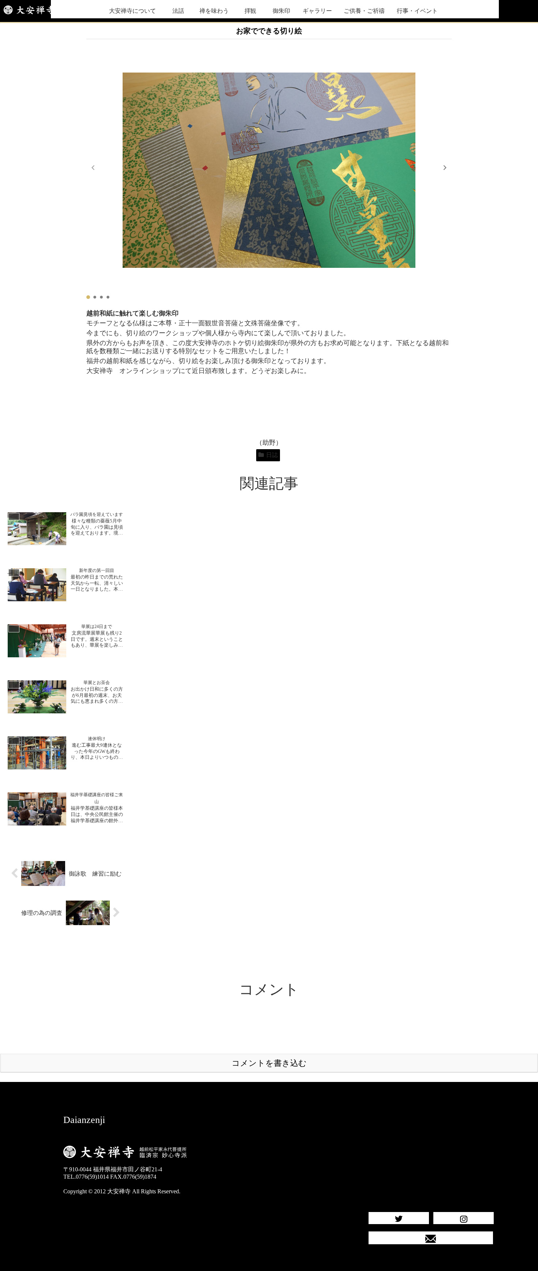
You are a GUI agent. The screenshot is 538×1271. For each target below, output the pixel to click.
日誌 (272, 455)
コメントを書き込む (269, 1063)
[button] (445, 167)
